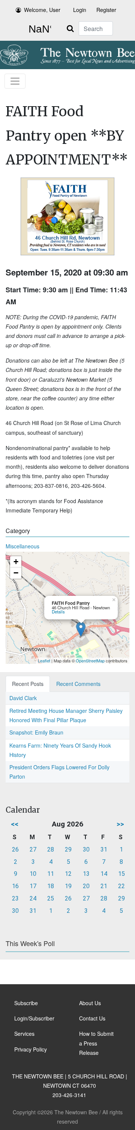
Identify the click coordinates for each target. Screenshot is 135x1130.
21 (103, 886)
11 (50, 873)
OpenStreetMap (90, 660)
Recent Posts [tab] (28, 683)
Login (79, 9)
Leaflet (44, 660)
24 (33, 898)
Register (106, 9)
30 (86, 849)
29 (68, 849)
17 (33, 886)
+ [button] (16, 561)
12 (68, 873)
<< (14, 824)
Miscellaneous (22, 546)
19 (68, 886)
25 (50, 898)
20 (86, 886)
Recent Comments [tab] (78, 683)
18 (50, 886)
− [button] (16, 573)
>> (120, 824)
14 (103, 873)
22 (121, 886)
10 (33, 873)
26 (15, 849)
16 (15, 886)
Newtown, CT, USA (38, 29)
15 (121, 873)
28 (50, 849)
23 (15, 898)
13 (86, 873)
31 (103, 849)
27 (33, 849)
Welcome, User (42, 9)
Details (58, 612)
